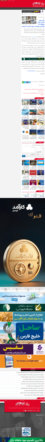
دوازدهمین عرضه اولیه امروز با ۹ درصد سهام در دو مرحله (33, 395)
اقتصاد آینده (42, 196)
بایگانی (41, 419)
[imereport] (22, 317)
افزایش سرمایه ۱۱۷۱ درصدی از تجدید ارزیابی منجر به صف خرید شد (32, 383)
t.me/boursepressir (31, 71)
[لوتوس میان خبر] (33, 60)
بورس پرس (34, 36)
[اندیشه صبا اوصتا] (22, 297)
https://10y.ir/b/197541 (35, 81)
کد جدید (37, 154)
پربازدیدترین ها (32, 370)
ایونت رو (34, 196)
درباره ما (13, 0)
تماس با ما (9, 0)
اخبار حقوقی (26, 196)
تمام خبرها (40, 423)
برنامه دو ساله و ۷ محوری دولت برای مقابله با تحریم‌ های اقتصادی (32, 388)
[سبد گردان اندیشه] (33, 11)
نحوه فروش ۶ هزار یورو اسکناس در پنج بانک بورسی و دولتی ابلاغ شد (33, 90)
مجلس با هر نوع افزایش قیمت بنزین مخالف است (34, 386)
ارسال (24, 156)
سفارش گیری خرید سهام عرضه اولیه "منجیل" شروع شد (33, 390)
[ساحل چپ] (22, 333)
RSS (41, 421)
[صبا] (22, 349)
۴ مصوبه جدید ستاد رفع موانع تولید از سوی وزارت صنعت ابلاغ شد (33, 93)
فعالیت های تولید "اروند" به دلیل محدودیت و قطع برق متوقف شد (32, 377)
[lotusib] (22, 308)
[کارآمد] (22, 242)
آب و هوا (41, 418)
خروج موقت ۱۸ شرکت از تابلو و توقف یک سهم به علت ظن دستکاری (31, 392)
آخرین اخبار (33, 368)
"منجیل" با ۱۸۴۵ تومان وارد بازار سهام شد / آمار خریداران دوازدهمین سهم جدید (29, 372)
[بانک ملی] (22, 361)
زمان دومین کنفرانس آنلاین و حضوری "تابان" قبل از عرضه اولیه (32, 381)
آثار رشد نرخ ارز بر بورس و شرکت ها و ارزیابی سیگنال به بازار (33, 379)
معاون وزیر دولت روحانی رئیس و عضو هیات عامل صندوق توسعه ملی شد (30, 374)
